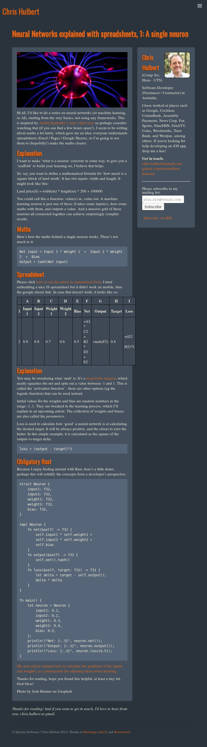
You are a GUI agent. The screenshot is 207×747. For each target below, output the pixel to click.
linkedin (148, 173)
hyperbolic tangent (101, 378)
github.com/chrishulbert (161, 168)
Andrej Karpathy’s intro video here (66, 122)
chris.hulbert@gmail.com (162, 163)
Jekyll (102, 732)
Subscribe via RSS (157, 217)
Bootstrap (90, 732)
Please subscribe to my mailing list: (160, 190)
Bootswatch (122, 732)
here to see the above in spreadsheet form (68, 281)
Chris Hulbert (21, 11)
